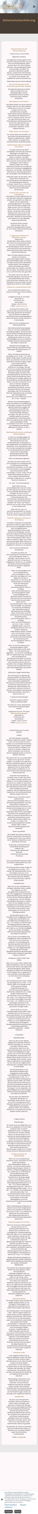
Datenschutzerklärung (11, 1504)
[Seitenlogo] (10, 6)
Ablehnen (17, 1511)
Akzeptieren (8, 1511)
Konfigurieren (8, 1507)
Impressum (23, 1504)
